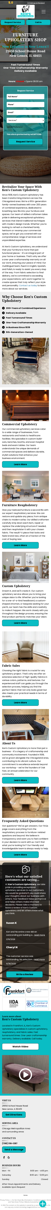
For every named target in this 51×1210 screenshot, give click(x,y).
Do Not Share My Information (22, 1200)
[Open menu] (44, 12)
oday (34, 285)
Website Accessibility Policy (33, 1202)
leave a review (12, 907)
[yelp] (9, 1158)
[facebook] (4, 1158)
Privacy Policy (4, 1200)
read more (39, 935)
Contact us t (25, 285)
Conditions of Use (39, 1200)
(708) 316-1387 (9, 1143)
